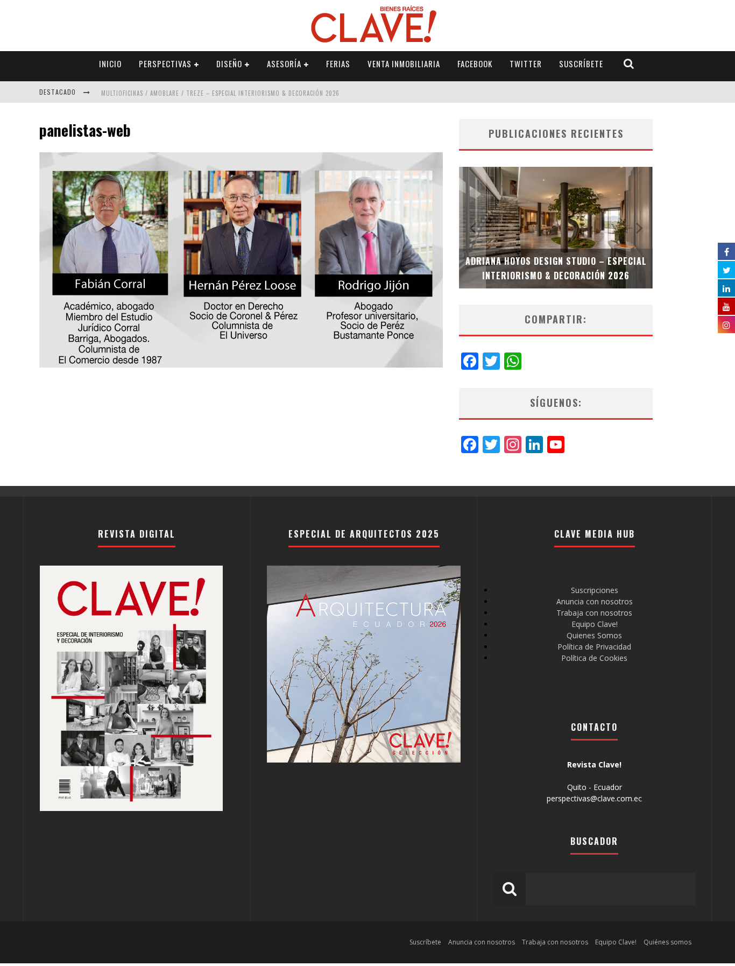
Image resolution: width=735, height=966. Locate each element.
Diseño (229, 63)
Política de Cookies (594, 658)
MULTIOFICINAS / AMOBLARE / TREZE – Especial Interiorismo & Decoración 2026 (220, 93)
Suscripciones (594, 590)
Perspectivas (165, 63)
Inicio (110, 63)
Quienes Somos (594, 635)
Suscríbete (581, 63)
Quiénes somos (667, 942)
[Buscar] (629, 64)
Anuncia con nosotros (594, 601)
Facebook (474, 63)
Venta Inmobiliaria (403, 63)
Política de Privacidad (594, 646)
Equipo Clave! (594, 624)
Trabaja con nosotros (594, 613)
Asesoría (284, 63)
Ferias (338, 63)
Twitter (526, 63)
